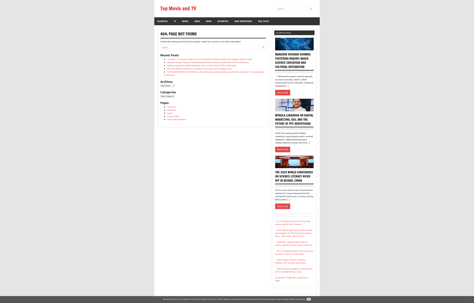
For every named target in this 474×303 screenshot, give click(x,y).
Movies (185, 21)
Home (169, 113)
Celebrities (162, 21)
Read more (282, 92)
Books (209, 21)
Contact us (171, 106)
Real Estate (263, 21)
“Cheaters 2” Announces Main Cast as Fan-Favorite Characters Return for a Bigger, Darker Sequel (209, 59)
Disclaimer (171, 110)
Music (197, 21)
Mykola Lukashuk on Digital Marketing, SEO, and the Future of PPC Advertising (201, 65)
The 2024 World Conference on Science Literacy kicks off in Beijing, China (199, 68)
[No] (471, 299)
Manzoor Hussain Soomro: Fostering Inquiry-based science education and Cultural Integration (208, 62)
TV (175, 21)
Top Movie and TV (178, 8)
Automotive (223, 21)
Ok (309, 299)
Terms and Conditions (176, 119)
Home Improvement (243, 21)
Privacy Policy (173, 116)
